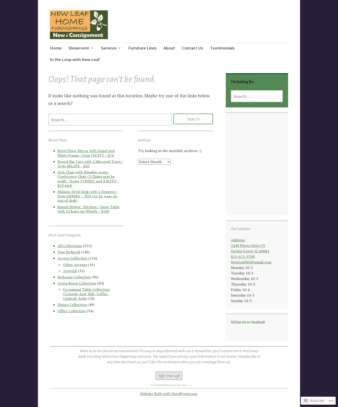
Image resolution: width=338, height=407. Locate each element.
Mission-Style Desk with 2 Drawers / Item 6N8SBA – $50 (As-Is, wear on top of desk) (87, 196)
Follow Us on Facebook (248, 322)
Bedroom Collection (74, 277)
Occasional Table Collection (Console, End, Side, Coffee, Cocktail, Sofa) (86, 294)
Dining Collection (72, 304)
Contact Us (192, 48)
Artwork (70, 270)
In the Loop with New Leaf (75, 59)
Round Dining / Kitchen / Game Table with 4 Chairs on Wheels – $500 (88, 209)
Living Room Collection (76, 283)
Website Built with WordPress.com (168, 393)
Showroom (79, 48)
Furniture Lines (142, 48)
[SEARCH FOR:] (110, 120)
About (169, 48)
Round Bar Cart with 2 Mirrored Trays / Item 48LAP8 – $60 (90, 163)
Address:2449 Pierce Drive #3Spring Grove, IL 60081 (250, 245)
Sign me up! (169, 375)
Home (56, 48)
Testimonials (222, 48)
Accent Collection (72, 258)
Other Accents (75, 264)
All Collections (69, 245)
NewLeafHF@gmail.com (251, 262)
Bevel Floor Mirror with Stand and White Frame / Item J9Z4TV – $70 (86, 153)
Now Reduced (68, 251)
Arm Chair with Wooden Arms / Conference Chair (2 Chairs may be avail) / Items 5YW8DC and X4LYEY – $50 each (88, 179)
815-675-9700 (243, 256)
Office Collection (71, 310)
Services (109, 48)
